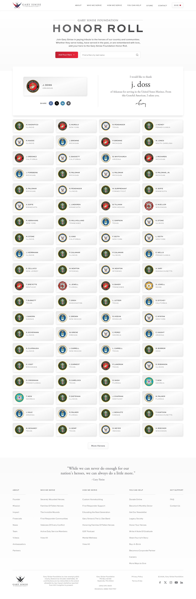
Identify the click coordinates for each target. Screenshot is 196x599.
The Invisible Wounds (50, 512)
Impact (16, 512)
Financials (17, 518)
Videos (16, 537)
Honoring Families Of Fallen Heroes (98, 525)
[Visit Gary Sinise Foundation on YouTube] (176, 582)
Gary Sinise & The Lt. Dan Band (96, 518)
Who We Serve (94, 5)
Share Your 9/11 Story (138, 537)
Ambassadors (19, 544)
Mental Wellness (89, 537)
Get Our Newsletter (138, 512)
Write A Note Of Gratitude (141, 531)
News (15, 525)
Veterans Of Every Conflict (52, 525)
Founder (16, 499)
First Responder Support (93, 505)
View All (44, 537)
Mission (16, 505)
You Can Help (134, 5)
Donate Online (135, 499)
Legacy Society (136, 518)
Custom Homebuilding (92, 499)
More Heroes (98, 445)
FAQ (172, 499)
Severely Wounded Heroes (52, 499)
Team (15, 531)
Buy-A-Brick (135, 544)
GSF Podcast (88, 531)
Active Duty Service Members (53, 531)
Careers (133, 557)
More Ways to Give (137, 563)
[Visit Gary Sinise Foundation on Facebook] (160, 582)
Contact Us (175, 505)
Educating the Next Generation (96, 512)
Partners (17, 550)
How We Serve (114, 5)
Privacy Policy (137, 577)
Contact (162, 5)
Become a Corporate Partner (142, 550)
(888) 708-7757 (110, 589)
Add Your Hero (65, 54)
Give (176, 5)
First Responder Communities (54, 518)
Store (149, 5)
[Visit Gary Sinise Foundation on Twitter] (165, 582)
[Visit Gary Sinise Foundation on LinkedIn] (181, 582)
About (78, 5)
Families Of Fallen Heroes (51, 505)
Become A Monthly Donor (141, 505)
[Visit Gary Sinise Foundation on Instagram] (171, 582)
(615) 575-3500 (105, 585)
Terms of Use (137, 581)
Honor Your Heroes (137, 525)
